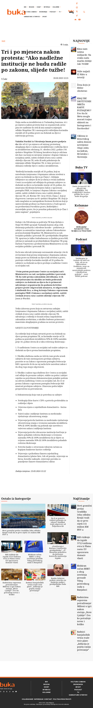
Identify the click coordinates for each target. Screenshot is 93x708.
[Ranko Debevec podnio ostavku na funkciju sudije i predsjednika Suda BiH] (57, 570)
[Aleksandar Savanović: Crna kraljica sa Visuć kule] (81, 217)
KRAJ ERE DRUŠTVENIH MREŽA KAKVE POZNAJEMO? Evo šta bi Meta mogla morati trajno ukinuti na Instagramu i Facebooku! (84, 113)
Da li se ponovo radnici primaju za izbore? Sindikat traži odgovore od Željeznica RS (58, 522)
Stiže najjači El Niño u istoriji (83, 74)
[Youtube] (79, 19)
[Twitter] (77, 11)
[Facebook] (77, 3)
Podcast (81, 239)
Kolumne (81, 205)
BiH (3, 41)
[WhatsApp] (9, 140)
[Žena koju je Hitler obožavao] (73, 85)
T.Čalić (4, 79)
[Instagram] (77, 7)
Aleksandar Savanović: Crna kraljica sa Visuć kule (81, 229)
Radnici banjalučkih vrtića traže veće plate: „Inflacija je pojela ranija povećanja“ (35, 586)
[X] (9, 129)
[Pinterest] (9, 134)
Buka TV (81, 167)
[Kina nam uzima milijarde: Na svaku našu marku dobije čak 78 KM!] (73, 49)
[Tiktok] (77, 15)
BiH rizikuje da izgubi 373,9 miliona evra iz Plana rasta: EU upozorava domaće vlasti (12, 558)
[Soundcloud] (75, 19)
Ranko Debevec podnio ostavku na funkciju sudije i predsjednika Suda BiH (58, 582)
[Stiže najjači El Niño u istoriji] (73, 72)
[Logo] (16, 12)
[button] (84, 12)
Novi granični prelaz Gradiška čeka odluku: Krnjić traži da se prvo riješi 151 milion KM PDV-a (21, 532)
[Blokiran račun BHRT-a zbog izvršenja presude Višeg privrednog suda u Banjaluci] (34, 546)
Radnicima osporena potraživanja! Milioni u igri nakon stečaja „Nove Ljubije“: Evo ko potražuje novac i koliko (12, 588)
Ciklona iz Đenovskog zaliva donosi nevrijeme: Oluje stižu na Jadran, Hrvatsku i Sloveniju (84, 146)
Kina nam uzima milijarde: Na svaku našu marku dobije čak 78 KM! (84, 56)
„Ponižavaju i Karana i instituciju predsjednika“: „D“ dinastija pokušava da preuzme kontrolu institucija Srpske (58, 552)
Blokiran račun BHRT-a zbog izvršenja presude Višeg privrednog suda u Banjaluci (35, 558)
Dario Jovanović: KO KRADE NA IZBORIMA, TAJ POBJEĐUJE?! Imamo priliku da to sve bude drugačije (81, 191)
